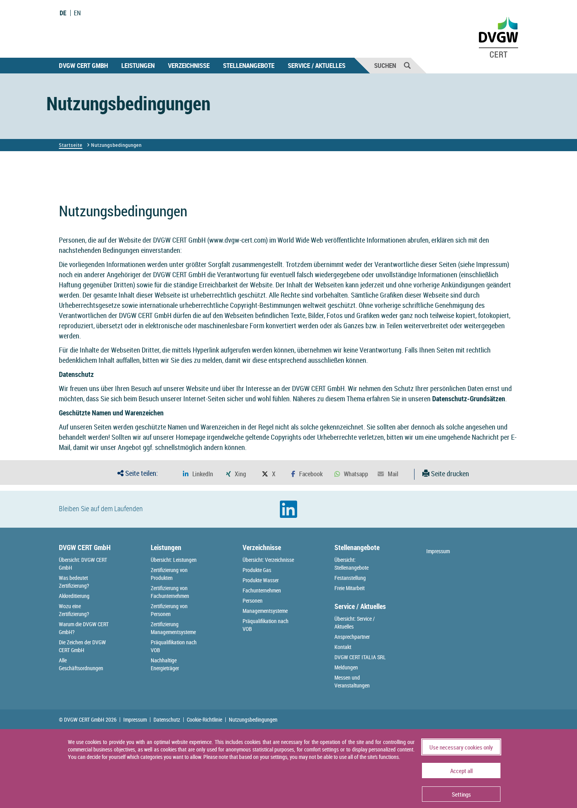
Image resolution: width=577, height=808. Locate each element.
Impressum (491, 264)
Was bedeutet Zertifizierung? (74, 581)
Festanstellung (350, 577)
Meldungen (346, 667)
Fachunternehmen (262, 590)
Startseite (70, 144)
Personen (253, 600)
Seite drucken (449, 473)
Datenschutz (166, 719)
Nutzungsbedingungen (253, 719)
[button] (198, 474)
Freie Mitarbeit (349, 588)
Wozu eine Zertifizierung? (74, 610)
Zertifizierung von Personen (169, 610)
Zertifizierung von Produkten (169, 573)
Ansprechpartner (352, 636)
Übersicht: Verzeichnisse (268, 559)
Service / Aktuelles (316, 65)
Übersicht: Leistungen (174, 559)
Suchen (385, 65)
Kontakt (342, 647)
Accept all (461, 771)
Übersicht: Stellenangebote (351, 563)
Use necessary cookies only (461, 747)
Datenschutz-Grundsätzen (468, 398)
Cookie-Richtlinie (204, 719)
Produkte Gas (257, 570)
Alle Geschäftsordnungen (81, 664)
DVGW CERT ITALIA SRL (360, 657)
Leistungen (138, 65)
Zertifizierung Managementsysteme (173, 628)
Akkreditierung (74, 596)
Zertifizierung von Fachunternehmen (170, 592)
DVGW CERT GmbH (83, 65)
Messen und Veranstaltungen (352, 681)
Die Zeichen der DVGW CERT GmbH (82, 646)
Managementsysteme (265, 610)
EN (77, 13)
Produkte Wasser (261, 580)
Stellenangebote (248, 65)
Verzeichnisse (189, 65)
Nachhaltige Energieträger (165, 664)
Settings (461, 794)
